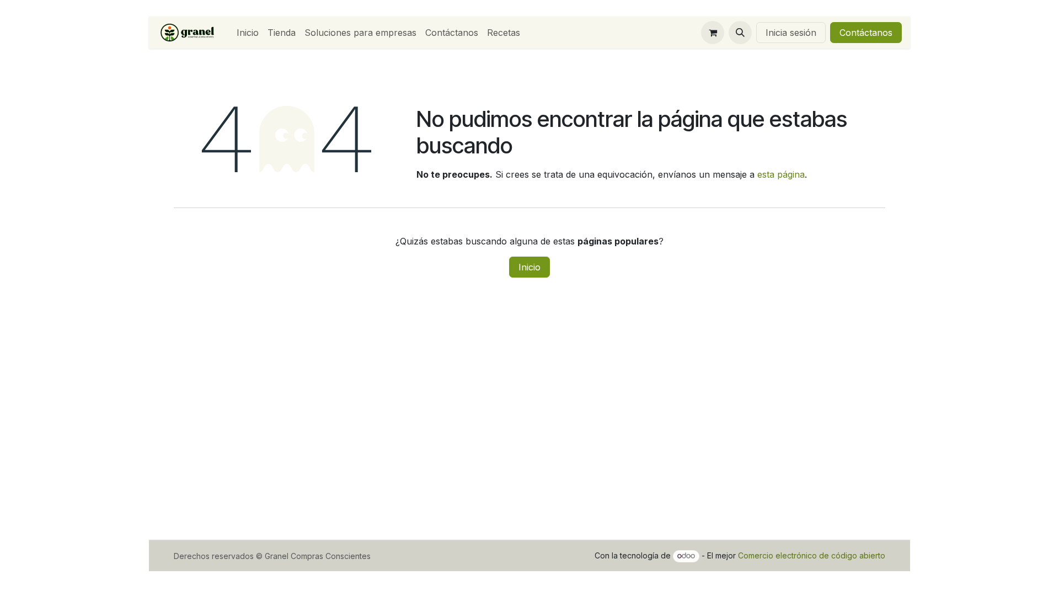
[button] (740, 32)
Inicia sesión (791, 32)
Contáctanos (865, 32)
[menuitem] (247, 33)
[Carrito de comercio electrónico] (712, 32)
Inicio (529, 267)
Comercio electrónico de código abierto (811, 555)
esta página (781, 174)
